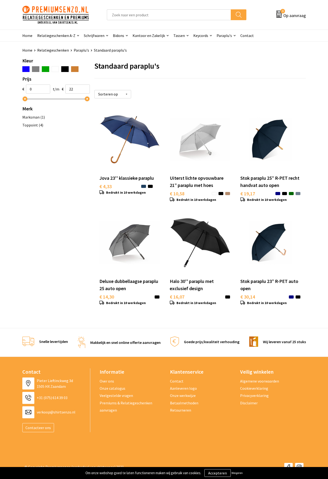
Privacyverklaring (254, 395)
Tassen (179, 35)
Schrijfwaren (94, 35)
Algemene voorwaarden (259, 381)
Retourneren (180, 410)
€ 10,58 (177, 194)
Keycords (200, 35)
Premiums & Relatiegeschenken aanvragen (126, 407)
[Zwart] (65, 69)
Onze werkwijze (183, 395)
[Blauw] (26, 69)
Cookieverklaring (254, 388)
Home (27, 35)
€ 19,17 (247, 194)
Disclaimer (249, 403)
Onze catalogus (112, 388)
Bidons (118, 35)
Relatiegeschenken (53, 50)
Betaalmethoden (184, 403)
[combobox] (169, 14)
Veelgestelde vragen (116, 395)
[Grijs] (36, 69)
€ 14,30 (106, 297)
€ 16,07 (177, 297)
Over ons (107, 381)
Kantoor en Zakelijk (149, 35)
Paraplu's (224, 35)
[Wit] (55, 69)
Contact (247, 35)
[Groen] (45, 69)
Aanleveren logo (183, 388)
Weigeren (237, 473)
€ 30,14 (247, 297)
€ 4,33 (105, 186)
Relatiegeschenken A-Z (56, 35)
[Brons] (75, 69)
